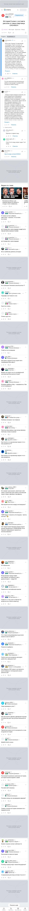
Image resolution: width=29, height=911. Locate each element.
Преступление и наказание (15, 293)
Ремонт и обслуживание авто (15, 667)
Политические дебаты (14, 524)
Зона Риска (11, 502)
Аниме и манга (12, 303)
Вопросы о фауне (13, 841)
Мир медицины (12, 655)
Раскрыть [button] (7, 71)
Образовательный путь (15, 213)
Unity (9, 714)
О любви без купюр (13, 417)
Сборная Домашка (10, 17)
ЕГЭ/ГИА (11, 370)
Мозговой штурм (13, 249)
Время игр (11, 872)
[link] (11, 197)
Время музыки (12, 785)
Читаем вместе (12, 587)
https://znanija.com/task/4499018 (12, 154)
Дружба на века (12, 439)
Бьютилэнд (11, 428)
